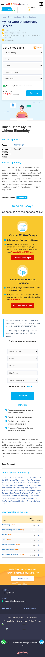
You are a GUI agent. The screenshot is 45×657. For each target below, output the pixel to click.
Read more (22, 198)
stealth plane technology (20, 496)
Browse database (14, 17)
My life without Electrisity (17, 501)
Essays (6, 609)
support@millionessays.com (15, 601)
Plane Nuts (11, 498)
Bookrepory (8, 525)
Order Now (7, 9)
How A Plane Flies (10, 549)
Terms (9, 618)
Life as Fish (25, 480)
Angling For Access (11, 544)
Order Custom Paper (22, 258)
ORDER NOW (22, 578)
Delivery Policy (31, 618)
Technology (19, 145)
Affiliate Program (35, 621)
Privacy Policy (18, 618)
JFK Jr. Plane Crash (9, 477)
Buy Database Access (22, 305)
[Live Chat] (41, 642)
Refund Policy (22, 621)
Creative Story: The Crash (13, 530)
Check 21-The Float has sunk (28, 477)
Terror (6, 539)
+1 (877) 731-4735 (37, 8)
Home (4, 17)
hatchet (7, 534)
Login (41, 4)
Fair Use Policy (9, 621)
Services (29, 609)
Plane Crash (35, 480)
